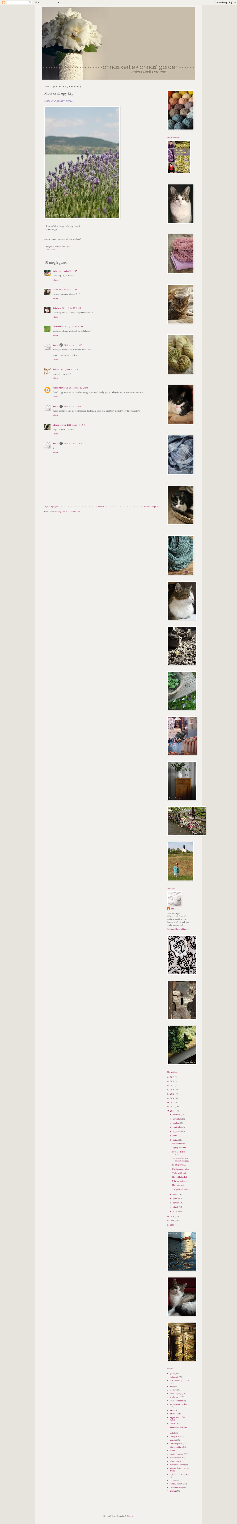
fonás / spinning (176, 1400)
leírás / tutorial (175, 1461)
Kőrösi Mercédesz (60, 387)
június (175, 1139)
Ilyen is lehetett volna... (178, 1152)
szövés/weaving (176, 1487)
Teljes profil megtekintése (177, 928)
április (175, 1198)
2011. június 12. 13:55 (68, 289)
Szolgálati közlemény (181, 1189)
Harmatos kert (178, 1185)
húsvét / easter (175, 1413)
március (176, 1202)
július (175, 1135)
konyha (173, 1439)
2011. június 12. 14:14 (71, 307)
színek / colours (176, 1483)
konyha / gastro (176, 1443)
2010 (172, 1216)
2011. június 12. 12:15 (67, 271)
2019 (172, 1077)
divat (172, 1386)
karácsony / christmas (178, 1426)
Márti (55, 289)
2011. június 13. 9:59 (72, 406)
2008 (172, 1224)
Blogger (130, 1515)
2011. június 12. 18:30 (69, 369)
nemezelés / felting (177, 1464)
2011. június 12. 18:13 (73, 345)
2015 (172, 1093)
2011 (172, 1110)
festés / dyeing (175, 1393)
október (176, 1122)
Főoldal (101, 506)
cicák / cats (174, 1376)
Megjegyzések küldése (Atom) (67, 511)
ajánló (172, 1373)
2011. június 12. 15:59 (73, 326)
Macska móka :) (178, 1143)
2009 (172, 1220)
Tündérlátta (58, 326)
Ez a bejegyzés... (179, 1164)
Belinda (56, 369)
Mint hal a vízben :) (180, 1181)
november (177, 1118)
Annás (55, 345)
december (177, 1114)
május (175, 1194)
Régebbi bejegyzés (151, 506)
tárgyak (173, 1490)
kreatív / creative (176, 1454)
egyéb (172, 1390)
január (175, 1211)
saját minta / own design (179, 1474)
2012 (172, 1106)
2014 (172, 1098)
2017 (172, 1085)
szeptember (177, 1127)
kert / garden (175, 1436)
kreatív (172, 1450)
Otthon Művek (59, 424)
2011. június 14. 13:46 (76, 424)
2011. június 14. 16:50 (73, 443)
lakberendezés (175, 1457)
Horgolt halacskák (179, 1176)
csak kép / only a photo (179, 1380)
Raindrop (57, 307)
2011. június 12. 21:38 (78, 387)
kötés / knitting (176, 1446)
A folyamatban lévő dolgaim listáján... (180, 1159)
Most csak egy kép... (180, 1168)
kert (53, 249)
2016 (172, 1089)
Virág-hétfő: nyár (179, 1172)
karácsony (174, 1423)
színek (172, 1480)
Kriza (55, 271)
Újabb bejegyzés (52, 506)
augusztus (177, 1131)
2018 (172, 1081)
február (176, 1206)
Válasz (55, 279)
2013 (172, 1102)
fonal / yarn (174, 1397)
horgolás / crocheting (178, 1404)
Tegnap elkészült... (179, 1147)
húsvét (172, 1410)
